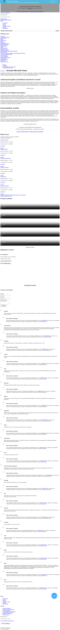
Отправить (3, 305)
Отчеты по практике (4, 167)
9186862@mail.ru (3, 19)
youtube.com (5, 620)
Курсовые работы (4, 149)
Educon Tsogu (3, 38)
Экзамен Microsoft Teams (5, 57)
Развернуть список (4, 61)
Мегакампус (2, 42)
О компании (5, 22)
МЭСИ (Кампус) (3, 45)
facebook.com (11, 620)
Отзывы (4, 25)
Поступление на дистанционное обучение (8, 51)
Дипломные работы (4, 139)
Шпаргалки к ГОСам (14, 194)
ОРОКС (2, 46)
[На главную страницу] (5, 12)
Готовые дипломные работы (8, 609)
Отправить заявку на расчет (6, 196)
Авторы (4, 27)
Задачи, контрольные (4, 185)
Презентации (7, 194)
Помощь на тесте (3, 48)
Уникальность (3, 176)
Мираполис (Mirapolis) (4, 43)
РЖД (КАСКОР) (3, 52)
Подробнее (2, 145)
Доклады (2, 194)
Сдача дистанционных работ (6, 54)
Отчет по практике (6, 610)
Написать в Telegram (28, 11)
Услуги (4, 23)
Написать (9, 19)
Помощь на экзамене (4, 50)
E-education (2, 36)
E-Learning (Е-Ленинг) (4, 37)
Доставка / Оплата (6, 26)
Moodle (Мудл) (3, 40)
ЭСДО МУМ (3, 60)
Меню (1, 20)
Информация (5, 28)
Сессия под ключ (3, 55)
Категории (2, 70)
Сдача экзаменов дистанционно (9, 611)
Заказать (2, 148)
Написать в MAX (20, 11)
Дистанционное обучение (5, 158)
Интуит (2, 41)
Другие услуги (6, 614)
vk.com (1, 620)
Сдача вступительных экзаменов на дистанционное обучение (12, 53)
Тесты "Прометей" (4, 56)
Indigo (1, 39)
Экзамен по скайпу (4, 59)
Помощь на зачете (4, 47)
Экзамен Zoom (3, 58)
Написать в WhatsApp (38, 11)
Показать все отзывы (30, 247)
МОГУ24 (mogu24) (4, 44)
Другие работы (23, 194)
